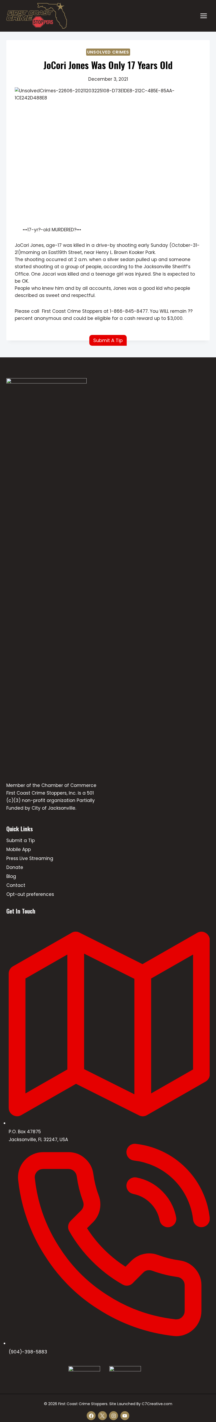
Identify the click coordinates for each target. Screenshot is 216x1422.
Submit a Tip (20, 840)
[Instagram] (113, 1415)
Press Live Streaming (29, 858)
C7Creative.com (157, 1403)
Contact (15, 885)
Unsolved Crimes (108, 52)
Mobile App (18, 849)
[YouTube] (124, 1415)
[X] (102, 1415)
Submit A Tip (108, 340)
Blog (11, 876)
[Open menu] (203, 15)
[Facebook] (91, 1415)
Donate (14, 867)
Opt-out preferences (30, 894)
